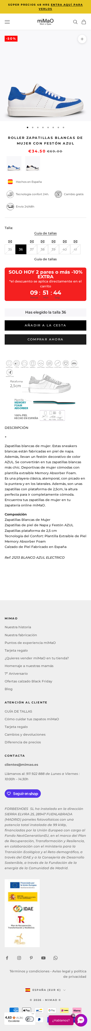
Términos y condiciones (29, 971)
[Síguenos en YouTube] (43, 958)
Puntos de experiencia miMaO (30, 643)
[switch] (29, 1019)
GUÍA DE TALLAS (18, 711)
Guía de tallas (45, 233)
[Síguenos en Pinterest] (31, 958)
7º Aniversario (16, 673)
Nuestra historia (18, 627)
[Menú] (33, 1015)
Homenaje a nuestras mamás (29, 666)
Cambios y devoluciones (25, 734)
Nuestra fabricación (21, 635)
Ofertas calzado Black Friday (28, 681)
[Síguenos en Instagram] (19, 958)
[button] (68, 1020)
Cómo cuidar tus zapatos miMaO (32, 719)
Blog (9, 689)
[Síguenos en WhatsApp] (55, 958)
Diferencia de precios (23, 742)
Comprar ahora (45, 339)
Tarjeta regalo (16, 650)
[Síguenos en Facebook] (7, 958)
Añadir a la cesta (45, 325)
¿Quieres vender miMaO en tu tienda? (37, 658)
